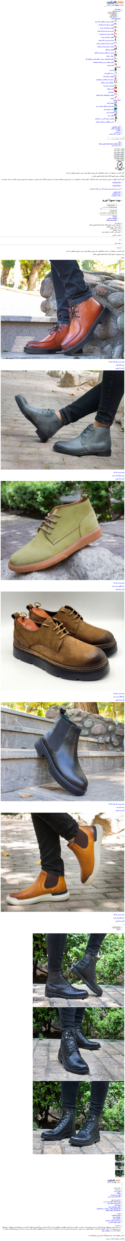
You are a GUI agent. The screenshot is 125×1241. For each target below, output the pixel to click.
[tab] (112, 13)
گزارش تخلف (111, 205)
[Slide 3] (119, 158)
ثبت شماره (113, 210)
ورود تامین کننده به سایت (113, 1220)
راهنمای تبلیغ (117, 1218)
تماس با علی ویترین (115, 134)
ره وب (108, 1238)
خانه (119, 142)
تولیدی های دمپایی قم (114, 1203)
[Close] (92, 176)
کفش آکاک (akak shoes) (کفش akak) (110, 144)
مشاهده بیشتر (106, 1230)
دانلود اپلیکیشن (116, 127)
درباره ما (118, 132)
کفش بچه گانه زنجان (114, 1207)
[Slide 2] (119, 156)
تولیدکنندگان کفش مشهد (113, 1210)
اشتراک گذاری (116, 927)
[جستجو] (123, 137)
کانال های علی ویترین (114, 1196)
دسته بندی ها (117, 11)
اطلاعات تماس (112, 218)
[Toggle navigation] (105, 6)
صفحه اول (117, 9)
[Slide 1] (119, 154)
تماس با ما (117, 1191)
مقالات (118, 130)
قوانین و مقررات (116, 1195)
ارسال (114, 216)
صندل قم (118, 1205)
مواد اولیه (118, 67)
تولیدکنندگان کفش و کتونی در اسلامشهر (108, 1208)
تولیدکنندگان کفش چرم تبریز (112, 1201)
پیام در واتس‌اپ (116, 195)
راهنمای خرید (117, 1217)
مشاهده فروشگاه (111, 220)
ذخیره (118, 929)
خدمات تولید (117, 100)
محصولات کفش (116, 18)
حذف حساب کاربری (114, 1222)
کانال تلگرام (117, 192)
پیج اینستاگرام (116, 194)
